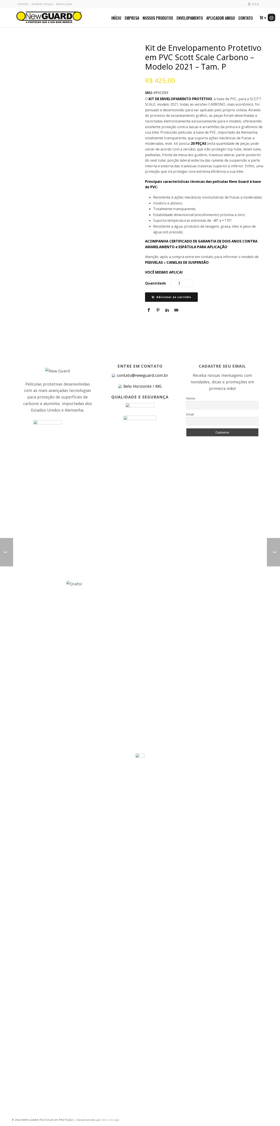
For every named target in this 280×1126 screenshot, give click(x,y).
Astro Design (110, 1119)
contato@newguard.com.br (142, 375)
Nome (190, 398)
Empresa (132, 18)
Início (116, 18)
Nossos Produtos (158, 18)
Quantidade (155, 283)
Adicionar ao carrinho (173, 297)
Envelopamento (190, 18)
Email (190, 414)
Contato (245, 18)
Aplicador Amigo (220, 18)
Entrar (255, 4)
